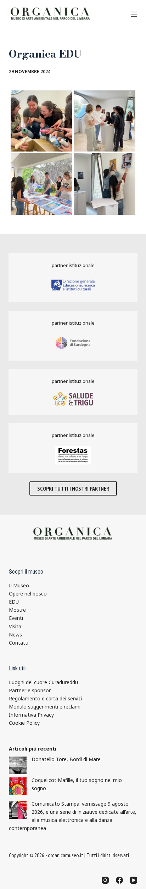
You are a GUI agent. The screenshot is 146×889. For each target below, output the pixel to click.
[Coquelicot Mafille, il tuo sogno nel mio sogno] (18, 786)
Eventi (16, 618)
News (15, 634)
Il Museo (19, 585)
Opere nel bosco (28, 593)
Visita (15, 626)
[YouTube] (133, 880)
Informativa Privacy (31, 714)
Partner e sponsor (30, 690)
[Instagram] (105, 880)
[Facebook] (119, 880)
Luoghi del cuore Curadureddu (43, 682)
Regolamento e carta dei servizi (45, 698)
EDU (14, 601)
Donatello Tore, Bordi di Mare (66, 759)
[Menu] (134, 14)
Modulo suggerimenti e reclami (44, 706)
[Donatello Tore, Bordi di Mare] (18, 765)
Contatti (18, 642)
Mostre (17, 609)
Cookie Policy (24, 722)
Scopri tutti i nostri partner (73, 488)
